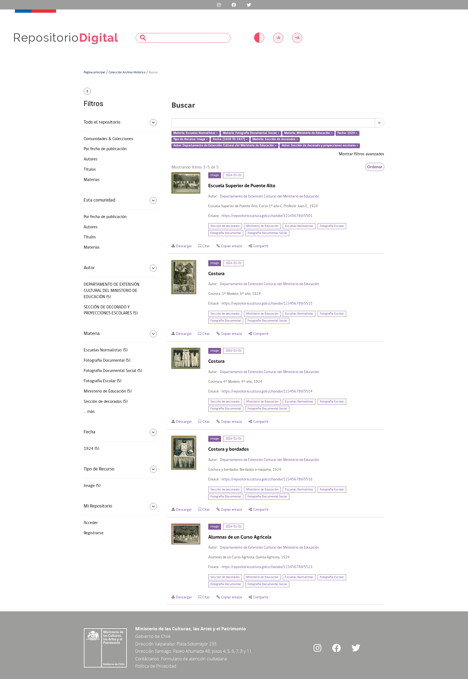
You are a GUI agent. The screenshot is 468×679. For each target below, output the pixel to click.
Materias (92, 180)
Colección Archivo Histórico (127, 72)
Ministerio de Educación (262, 226)
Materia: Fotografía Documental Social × (251, 133)
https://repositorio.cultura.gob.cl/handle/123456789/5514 (267, 392)
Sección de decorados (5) (106, 402)
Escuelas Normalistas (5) (106, 350)
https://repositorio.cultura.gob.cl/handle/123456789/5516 (267, 479)
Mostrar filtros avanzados (361, 154)
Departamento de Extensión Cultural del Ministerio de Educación (269, 197)
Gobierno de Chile (153, 636)
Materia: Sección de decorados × (275, 139)
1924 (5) (91, 449)
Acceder (91, 523)
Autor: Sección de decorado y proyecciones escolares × (320, 145)
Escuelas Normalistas (299, 226)
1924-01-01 (233, 175)
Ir (379, 123)
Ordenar (374, 167)
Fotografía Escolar (332, 226)
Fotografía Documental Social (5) (113, 371)
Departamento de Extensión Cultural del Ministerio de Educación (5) (111, 290)
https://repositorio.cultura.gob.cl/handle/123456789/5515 (267, 304)
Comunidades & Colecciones (108, 139)
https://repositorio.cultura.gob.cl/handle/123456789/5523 (267, 567)
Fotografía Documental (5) (107, 360)
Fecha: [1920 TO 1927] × (230, 139)
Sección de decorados (225, 226)
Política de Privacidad (155, 666)
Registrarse (93, 533)
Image (214, 175)
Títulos (90, 169)
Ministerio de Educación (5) (108, 391)
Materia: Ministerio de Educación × (308, 133)
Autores (91, 159)
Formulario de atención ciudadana (194, 659)
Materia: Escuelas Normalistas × (195, 133)
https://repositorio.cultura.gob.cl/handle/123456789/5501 (267, 216)
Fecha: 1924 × (347, 133)
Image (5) (92, 486)
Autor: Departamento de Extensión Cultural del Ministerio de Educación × (225, 145)
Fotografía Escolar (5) (102, 381)
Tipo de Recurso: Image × (190, 139)
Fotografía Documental (225, 233)
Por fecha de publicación (105, 149)
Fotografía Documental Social (267, 233)
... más (89, 412)
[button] (118, 91)
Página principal (94, 72)
